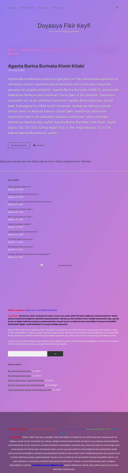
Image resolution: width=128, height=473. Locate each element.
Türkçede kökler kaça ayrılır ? (21, 239)
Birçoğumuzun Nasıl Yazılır (19, 371)
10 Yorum (40, 145)
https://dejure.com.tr (68, 161)
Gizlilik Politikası (27, 8)
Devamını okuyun (20, 146)
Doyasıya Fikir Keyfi (64, 25)
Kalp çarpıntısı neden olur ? (19, 186)
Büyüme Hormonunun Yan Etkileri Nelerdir (26, 380)
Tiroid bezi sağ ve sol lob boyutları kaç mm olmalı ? (30, 201)
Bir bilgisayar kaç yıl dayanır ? (21, 246)
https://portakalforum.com (15, 161)
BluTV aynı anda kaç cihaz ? (20, 216)
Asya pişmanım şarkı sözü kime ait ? (23, 194)
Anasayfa (12, 8)
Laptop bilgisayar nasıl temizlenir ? (23, 231)
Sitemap (86, 161)
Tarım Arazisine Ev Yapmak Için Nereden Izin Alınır (30, 390)
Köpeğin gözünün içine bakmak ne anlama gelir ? (29, 254)
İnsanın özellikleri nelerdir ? (20, 224)
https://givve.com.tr (43, 161)
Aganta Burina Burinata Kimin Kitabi (46, 66)
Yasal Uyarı (43, 8)
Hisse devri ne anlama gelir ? (20, 209)
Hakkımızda (57, 8)
